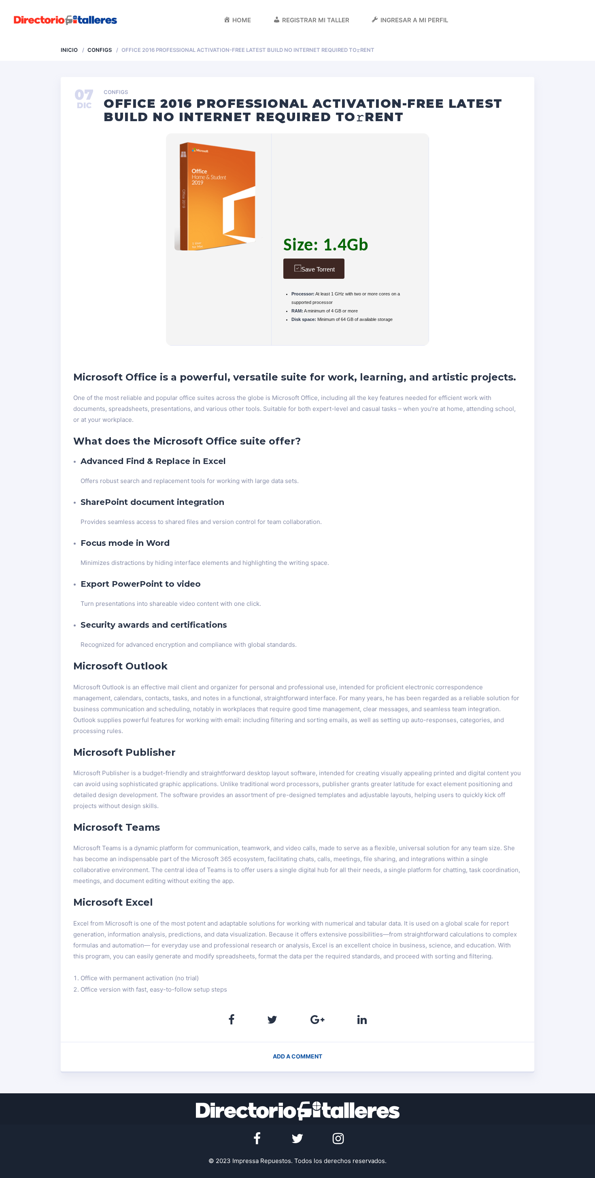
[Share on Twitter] (272, 1019)
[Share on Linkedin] (362, 1019)
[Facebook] (257, 1138)
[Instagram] (338, 1138)
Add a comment (297, 1056)
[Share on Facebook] (231, 1019)
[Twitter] (297, 1138)
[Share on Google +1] (317, 1019)
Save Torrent (318, 269)
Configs (99, 50)
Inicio (69, 50)
